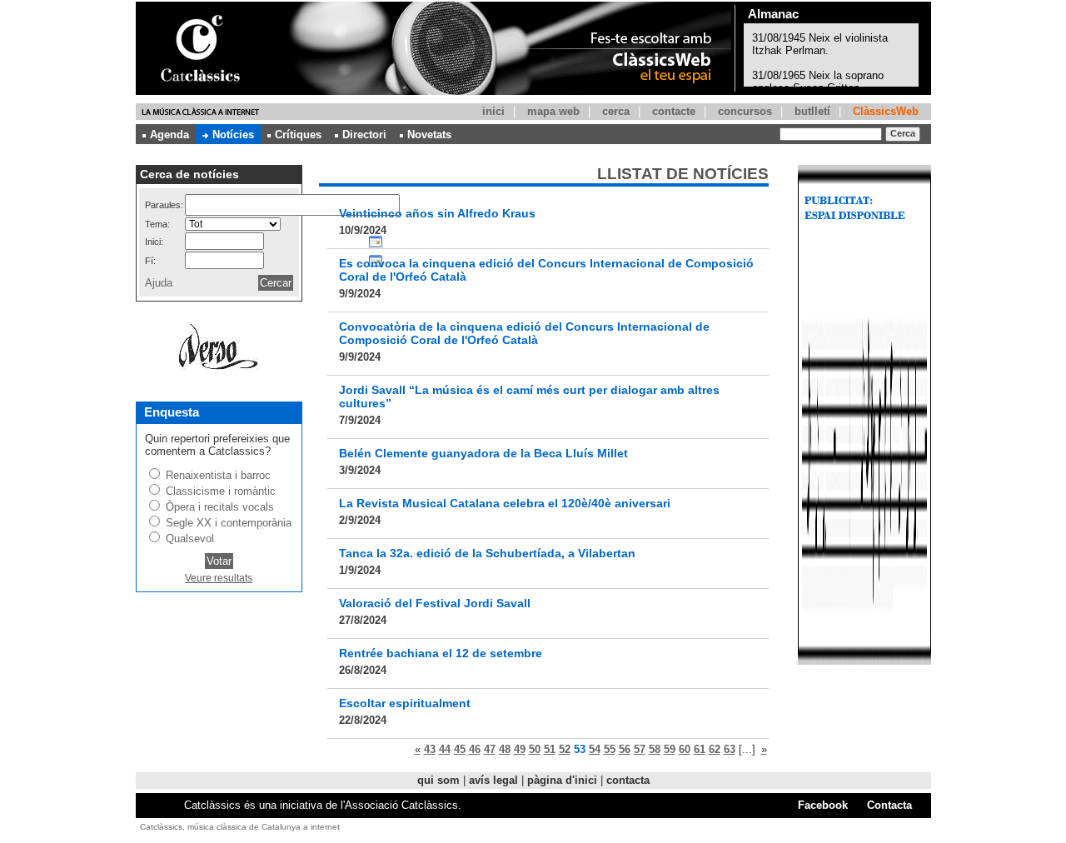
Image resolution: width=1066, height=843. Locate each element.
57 (639, 749)
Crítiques (298, 134)
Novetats (429, 134)
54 (594, 749)
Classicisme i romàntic (221, 491)
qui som (438, 780)
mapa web (553, 111)
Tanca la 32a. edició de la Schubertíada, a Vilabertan (487, 553)
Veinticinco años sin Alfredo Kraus (437, 213)
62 (714, 749)
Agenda (169, 134)
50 (534, 749)
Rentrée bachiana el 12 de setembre (440, 653)
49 (520, 749)
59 (669, 749)
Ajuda (158, 283)
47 (490, 749)
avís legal (493, 780)
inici (493, 111)
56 (624, 749)
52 (564, 749)
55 (609, 749)
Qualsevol (190, 538)
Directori (364, 134)
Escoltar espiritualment (405, 703)
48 (505, 749)
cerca (616, 111)
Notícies (233, 134)
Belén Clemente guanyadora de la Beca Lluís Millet (483, 453)
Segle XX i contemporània (228, 522)
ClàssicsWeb (886, 111)
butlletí (812, 111)
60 (684, 749)
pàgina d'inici (562, 780)
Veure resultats (218, 578)
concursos (745, 111)
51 (549, 749)
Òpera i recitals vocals (220, 507)
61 (699, 749)
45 (460, 749)
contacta (628, 780)
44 (445, 749)
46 (475, 749)
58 (654, 749)
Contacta (889, 805)
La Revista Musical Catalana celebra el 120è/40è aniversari (504, 503)
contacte (673, 111)
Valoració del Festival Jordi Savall (435, 603)
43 (430, 749)
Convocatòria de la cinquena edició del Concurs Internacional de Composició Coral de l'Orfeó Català (524, 333)
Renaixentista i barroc (218, 475)
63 (729, 749)
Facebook (823, 805)
